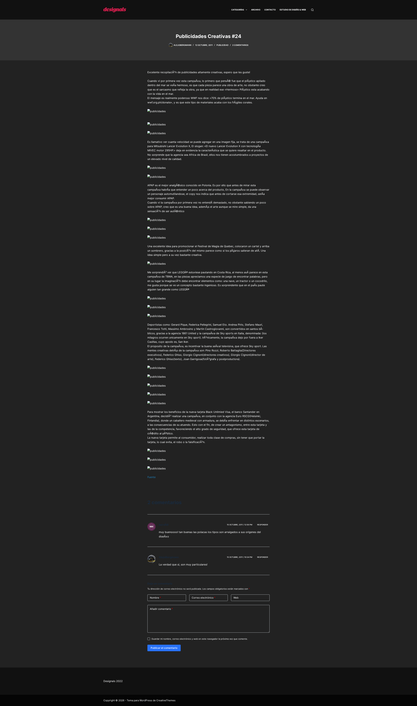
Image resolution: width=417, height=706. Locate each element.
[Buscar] (312, 10)
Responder (262, 525)
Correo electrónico (203, 597)
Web (235, 597)
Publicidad (222, 45)
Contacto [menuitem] (270, 9)
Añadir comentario (161, 608)
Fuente (151, 477)
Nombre (155, 597)
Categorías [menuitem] (237, 9)
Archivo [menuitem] (255, 9)
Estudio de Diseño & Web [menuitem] (293, 9)
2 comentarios (240, 45)
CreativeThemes (165, 700)
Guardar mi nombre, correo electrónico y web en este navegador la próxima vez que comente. (199, 639)
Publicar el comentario (164, 647)
